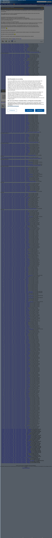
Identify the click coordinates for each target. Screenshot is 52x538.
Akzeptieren (39, 110)
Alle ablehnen (29, 110)
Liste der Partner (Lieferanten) (13, 106)
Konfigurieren (12, 110)
